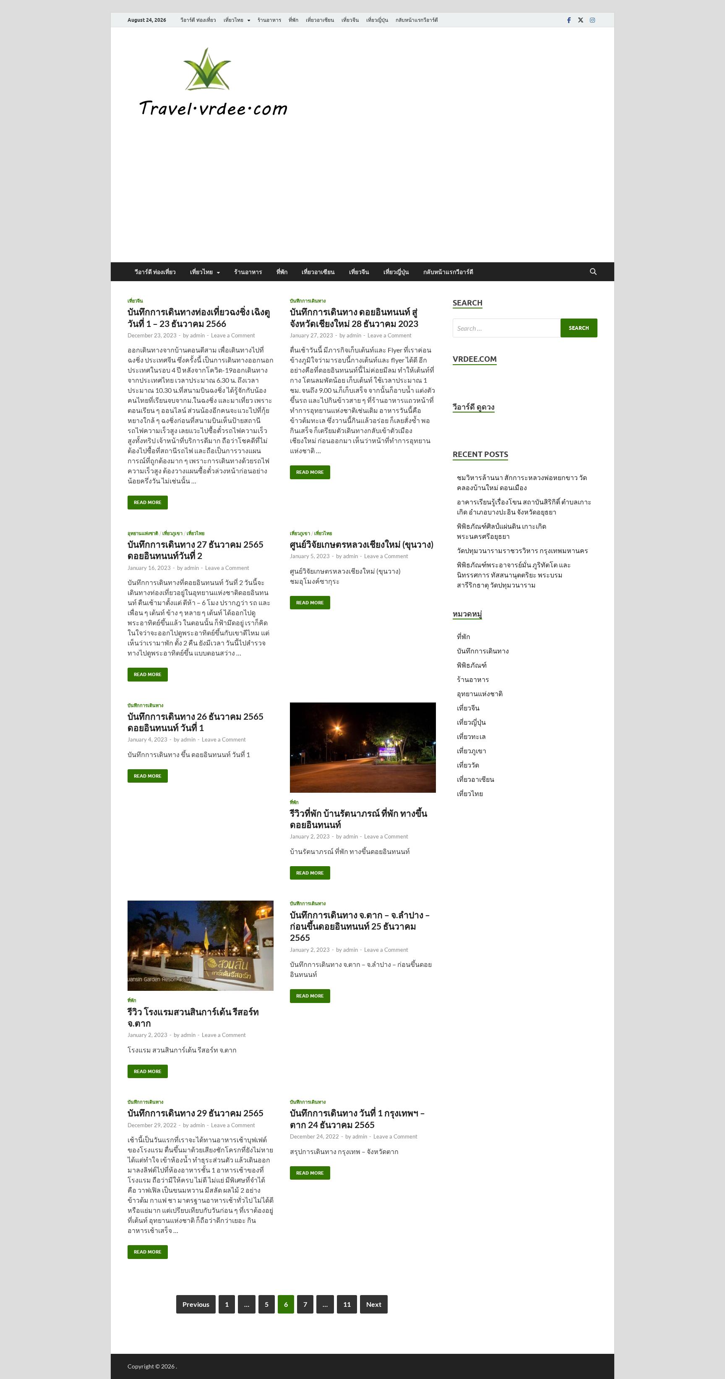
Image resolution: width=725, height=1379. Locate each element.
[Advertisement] (362, 199)
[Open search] (593, 272)
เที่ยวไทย (233, 20)
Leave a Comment (233, 335)
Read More (145, 500)
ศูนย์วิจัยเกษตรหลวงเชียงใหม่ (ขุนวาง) (361, 544)
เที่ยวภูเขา (172, 533)
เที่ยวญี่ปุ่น (377, 20)
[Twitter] (581, 20)
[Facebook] (569, 20)
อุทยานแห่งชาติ (143, 533)
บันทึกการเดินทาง (308, 301)
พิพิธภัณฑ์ (472, 665)
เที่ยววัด (468, 765)
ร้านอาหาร (269, 20)
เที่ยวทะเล (471, 736)
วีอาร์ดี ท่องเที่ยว (198, 20)
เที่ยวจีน (350, 20)
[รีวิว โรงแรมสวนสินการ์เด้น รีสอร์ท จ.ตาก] (201, 946)
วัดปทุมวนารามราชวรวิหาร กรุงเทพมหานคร (522, 550)
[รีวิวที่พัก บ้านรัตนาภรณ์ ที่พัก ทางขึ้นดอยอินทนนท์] (363, 748)
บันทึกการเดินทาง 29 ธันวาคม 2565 (195, 1112)
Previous (196, 1304)
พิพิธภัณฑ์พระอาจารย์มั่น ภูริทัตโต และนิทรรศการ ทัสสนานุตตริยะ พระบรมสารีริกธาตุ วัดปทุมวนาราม (514, 575)
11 (347, 1304)
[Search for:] (525, 328)
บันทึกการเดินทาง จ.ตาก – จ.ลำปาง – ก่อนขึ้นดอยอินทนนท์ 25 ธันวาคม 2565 (360, 926)
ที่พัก (293, 20)
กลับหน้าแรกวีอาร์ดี (417, 20)
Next (373, 1304)
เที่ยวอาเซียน (320, 20)
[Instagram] (592, 20)
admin (197, 335)
